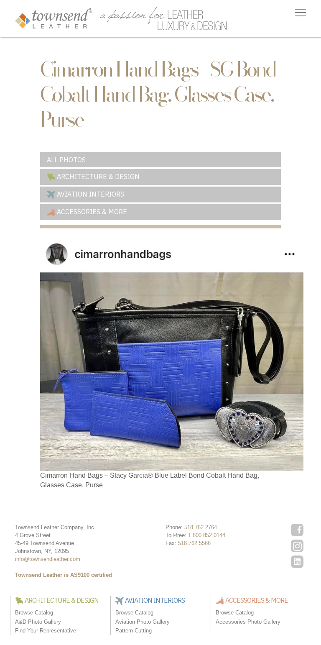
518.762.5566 (194, 543)
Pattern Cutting (133, 630)
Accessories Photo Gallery (248, 622)
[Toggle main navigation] (300, 12)
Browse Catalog (34, 612)
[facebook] (297, 530)
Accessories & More (91, 211)
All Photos (66, 160)
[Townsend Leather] (53, 17)
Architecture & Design (97, 176)
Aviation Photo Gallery (142, 622)
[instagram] (297, 546)
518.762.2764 (200, 527)
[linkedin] (297, 561)
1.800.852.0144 (206, 535)
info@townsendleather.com (47, 559)
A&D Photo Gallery (38, 622)
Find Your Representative (45, 630)
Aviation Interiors (89, 194)
